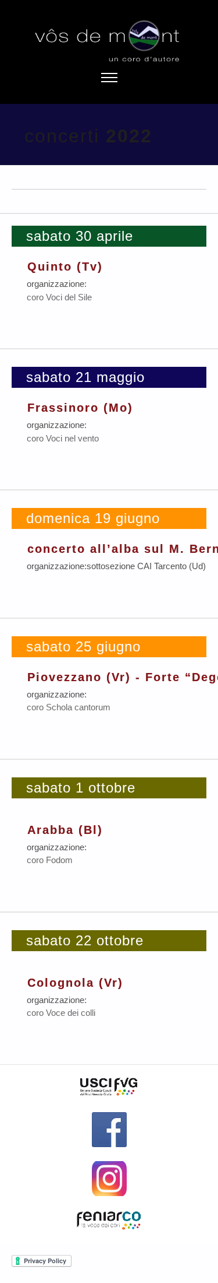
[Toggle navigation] (109, 77)
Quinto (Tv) (65, 266)
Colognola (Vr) (75, 982)
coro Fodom (50, 860)
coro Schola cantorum (68, 707)
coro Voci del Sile (59, 297)
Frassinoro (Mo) (80, 407)
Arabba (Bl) (65, 829)
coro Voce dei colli (61, 1013)
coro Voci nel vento (63, 438)
